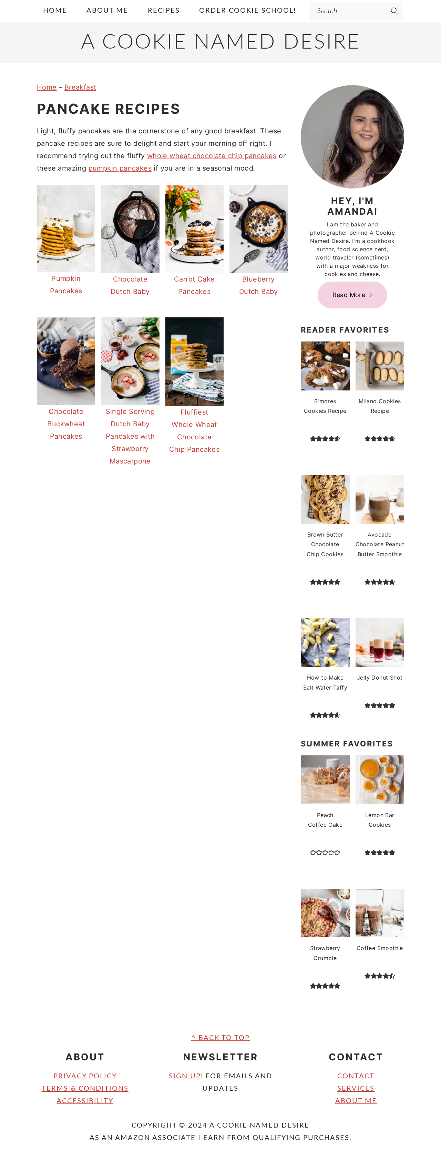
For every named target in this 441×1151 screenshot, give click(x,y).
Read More (349, 294)
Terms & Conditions (85, 1088)
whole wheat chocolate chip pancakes (212, 156)
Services (356, 1088)
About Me (356, 1101)
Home (47, 87)
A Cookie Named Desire (220, 42)
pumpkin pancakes (120, 168)
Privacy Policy (85, 1076)
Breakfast (80, 87)
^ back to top (220, 1038)
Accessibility (85, 1101)
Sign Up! (186, 1076)
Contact (356, 1076)
